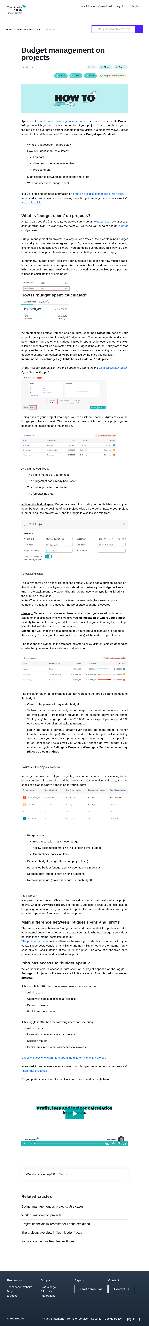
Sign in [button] (120, 6)
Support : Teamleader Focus (19, 29)
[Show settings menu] (119, 1143)
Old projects (51, 29)
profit (76, 193)
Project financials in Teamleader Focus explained (55, 1224)
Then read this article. (34, 1070)
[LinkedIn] (134, 1319)
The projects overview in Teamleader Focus (51, 1232)
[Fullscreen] (125, 1143)
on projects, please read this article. (101, 193)
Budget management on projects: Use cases (52, 1206)
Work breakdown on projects (41, 1215)
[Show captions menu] (107, 1143)
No (67, 1174)
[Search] (139, 29)
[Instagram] (129, 1319)
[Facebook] (139, 1319)
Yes (61, 1174)
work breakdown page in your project (63, 121)
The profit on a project (35, 941)
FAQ (39, 29)
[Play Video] (24, 1143)
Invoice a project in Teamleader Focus (47, 1241)
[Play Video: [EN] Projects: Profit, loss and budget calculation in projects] (74, 1113)
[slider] (69, 1143)
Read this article (31, 202)
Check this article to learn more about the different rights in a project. (63, 1057)
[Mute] (113, 1143)
